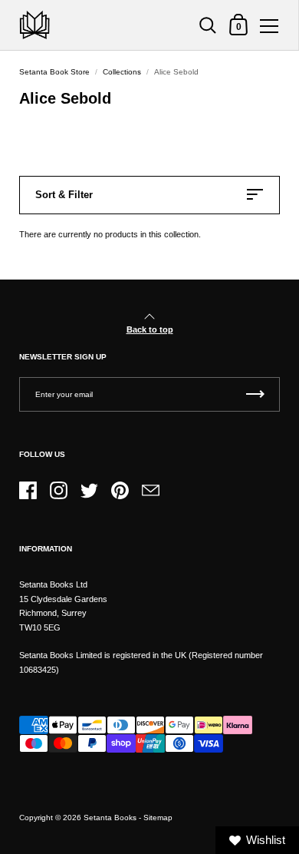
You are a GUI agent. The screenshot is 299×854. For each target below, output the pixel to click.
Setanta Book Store (54, 72)
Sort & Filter (64, 194)
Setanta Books (110, 817)
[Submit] (255, 394)
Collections (122, 72)
